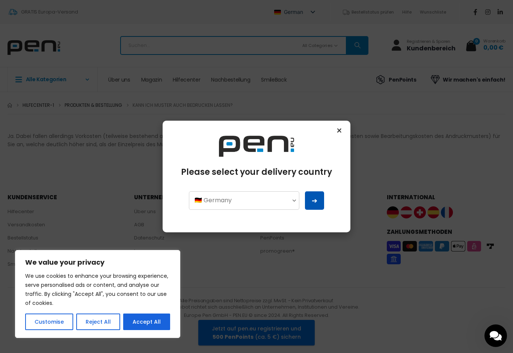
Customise (49, 322)
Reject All (98, 322)
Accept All (147, 322)
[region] (97, 294)
